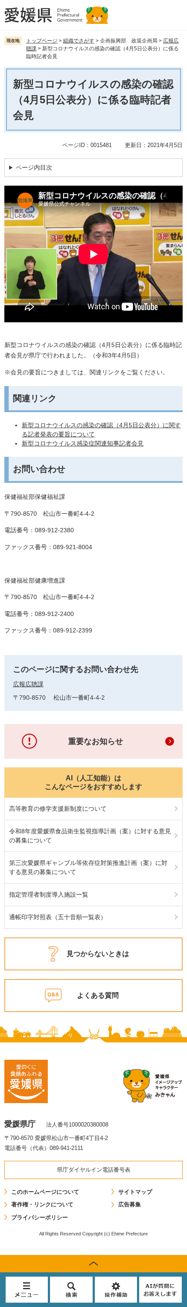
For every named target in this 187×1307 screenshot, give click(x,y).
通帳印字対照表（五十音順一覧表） (58, 917)
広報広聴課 (28, 684)
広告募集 (129, 1204)
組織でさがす (78, 41)
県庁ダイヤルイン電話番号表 (93, 1169)
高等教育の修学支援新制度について (58, 808)
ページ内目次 (34, 167)
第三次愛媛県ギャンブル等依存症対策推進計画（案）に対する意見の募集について (88, 867)
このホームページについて (45, 1192)
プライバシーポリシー (39, 1217)
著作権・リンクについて (42, 1204)
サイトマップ (135, 1192)
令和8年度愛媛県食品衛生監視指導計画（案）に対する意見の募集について (90, 836)
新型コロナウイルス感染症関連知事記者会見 (83, 443)
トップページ (41, 41)
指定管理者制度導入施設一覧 (48, 894)
